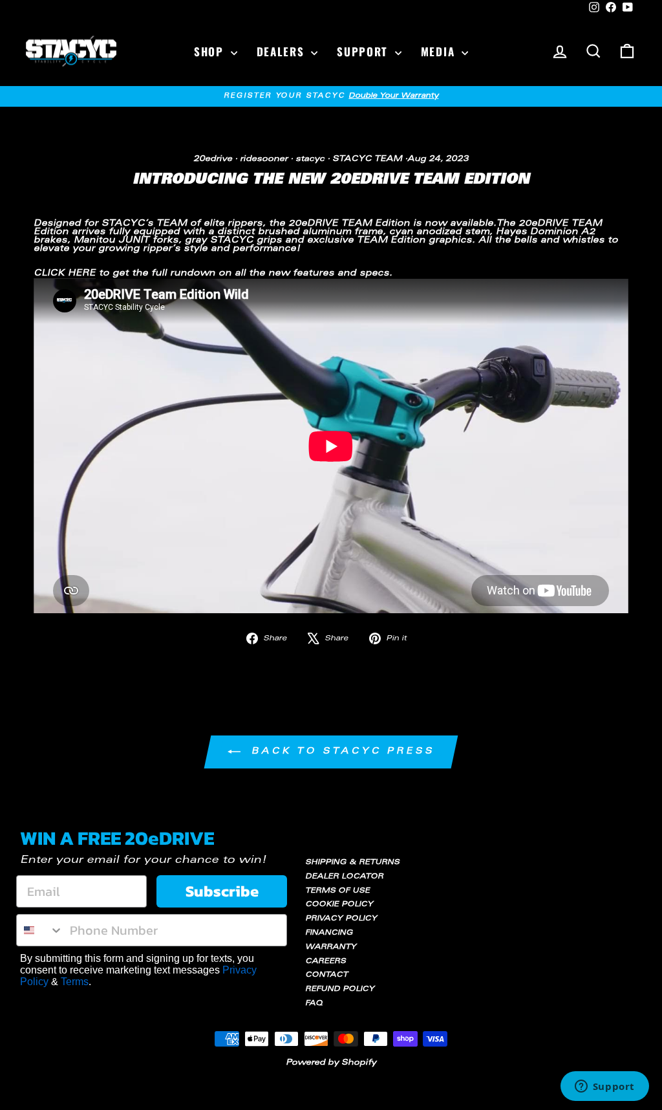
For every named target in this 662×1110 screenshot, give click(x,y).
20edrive (212, 159)
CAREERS (325, 961)
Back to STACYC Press (340, 752)
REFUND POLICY (339, 989)
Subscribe (222, 891)
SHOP (211, 51)
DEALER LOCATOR (344, 876)
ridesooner (264, 159)
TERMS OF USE (337, 891)
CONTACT (326, 975)
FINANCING (329, 933)
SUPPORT (364, 51)
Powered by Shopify (331, 1063)
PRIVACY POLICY (341, 918)
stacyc (310, 159)
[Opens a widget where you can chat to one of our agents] (604, 1087)
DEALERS (282, 51)
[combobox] (40, 930)
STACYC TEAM (367, 159)
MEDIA (439, 51)
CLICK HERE (65, 274)
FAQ (314, 1003)
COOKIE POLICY (339, 904)
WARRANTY (330, 947)
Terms (75, 981)
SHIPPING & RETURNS (352, 862)
